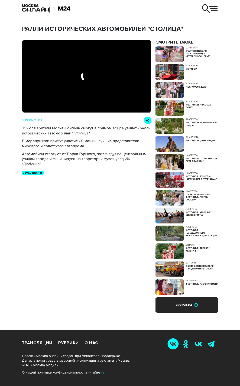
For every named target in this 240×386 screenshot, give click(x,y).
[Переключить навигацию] (209, 8)
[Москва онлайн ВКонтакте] (173, 343)
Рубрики (68, 342)
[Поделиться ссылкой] (147, 120)
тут (103, 372)
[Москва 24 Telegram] (211, 343)
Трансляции (37, 342)
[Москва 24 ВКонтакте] (199, 343)
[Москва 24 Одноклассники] (186, 343)
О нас (91, 342)
